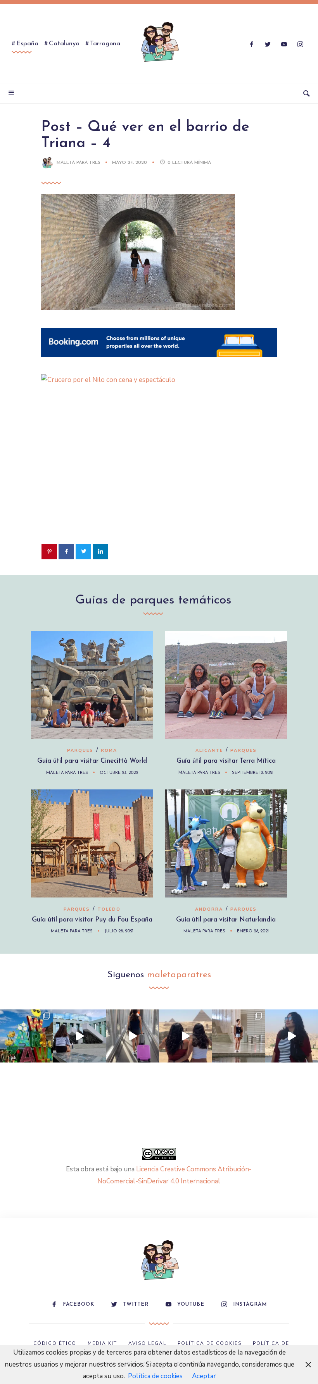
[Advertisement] (159, 476)
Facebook (78, 1304)
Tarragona (105, 43)
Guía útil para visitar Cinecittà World (92, 761)
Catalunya (64, 43)
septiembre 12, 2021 (252, 773)
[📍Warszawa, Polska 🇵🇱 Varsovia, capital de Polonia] (26, 1035)
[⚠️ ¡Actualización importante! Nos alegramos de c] (238, 1035)
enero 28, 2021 (253, 931)
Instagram (250, 1304)
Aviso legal (147, 1343)
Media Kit (102, 1343)
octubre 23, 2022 (119, 773)
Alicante (209, 750)
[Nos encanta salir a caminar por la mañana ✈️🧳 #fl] (132, 1035)
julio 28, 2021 (118, 931)
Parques (80, 750)
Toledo (109, 909)
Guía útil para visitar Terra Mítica (226, 761)
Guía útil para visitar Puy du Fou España (92, 919)
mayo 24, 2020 (130, 162)
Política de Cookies (210, 1343)
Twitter (136, 1304)
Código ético (54, 1343)
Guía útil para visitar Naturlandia (226, 919)
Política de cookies (155, 1376)
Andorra (209, 909)
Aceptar (204, 1376)
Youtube (190, 1304)
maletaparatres (179, 975)
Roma (109, 750)
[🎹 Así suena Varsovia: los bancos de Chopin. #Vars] (79, 1035)
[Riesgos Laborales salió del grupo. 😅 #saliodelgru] (291, 1035)
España (27, 43)
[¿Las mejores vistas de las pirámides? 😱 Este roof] (185, 1035)
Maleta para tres (78, 162)
